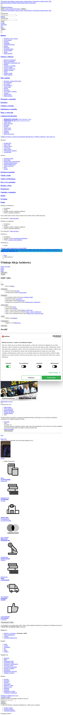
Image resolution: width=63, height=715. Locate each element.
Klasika (6, 46)
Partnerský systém (8, 685)
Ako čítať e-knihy (8, 665)
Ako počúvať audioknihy (10, 667)
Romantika (7, 43)
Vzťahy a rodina (8, 67)
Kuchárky (4, 102)
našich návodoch (14, 218)
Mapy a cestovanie (7, 112)
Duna (5, 167)
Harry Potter (7, 160)
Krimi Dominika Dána (10, 164)
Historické (6, 47)
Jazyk (2, 316)
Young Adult (7, 87)
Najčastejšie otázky (9, 662)
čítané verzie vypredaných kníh (35, 313)
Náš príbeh (7, 681)
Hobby (6, 71)
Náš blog (6, 682)
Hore (2, 435)
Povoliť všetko (51, 377)
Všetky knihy (7, 122)
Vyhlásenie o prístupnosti (10, 692)
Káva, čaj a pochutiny (8, 182)
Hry (16, 9)
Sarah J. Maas (7, 149)
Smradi (6, 169)
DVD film (6, 422)
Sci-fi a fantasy (8, 40)
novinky (17, 291)
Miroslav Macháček (9, 411)
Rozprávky (7, 90)
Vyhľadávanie (4, 13)
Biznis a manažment (9, 61)
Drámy (2, 269)
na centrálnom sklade (27, 297)
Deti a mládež (5, 78)
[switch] (23, 366)
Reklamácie (7, 670)
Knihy (2, 9)
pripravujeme (21, 300)
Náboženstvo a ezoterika (9, 109)
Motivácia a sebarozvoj (10, 60)
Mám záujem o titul (9, 134)
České (2, 268)
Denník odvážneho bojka (10, 163)
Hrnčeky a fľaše (6, 185)
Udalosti (6, 636)
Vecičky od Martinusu (8, 179)
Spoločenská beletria (9, 44)
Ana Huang (7, 147)
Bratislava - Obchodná (10, 633)
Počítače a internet (8, 70)
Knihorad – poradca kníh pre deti (12, 81)
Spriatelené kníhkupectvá (10, 638)
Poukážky (22, 3)
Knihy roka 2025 (8, 123)
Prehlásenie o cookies (9, 691)
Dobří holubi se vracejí (6, 401)
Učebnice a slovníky (7, 106)
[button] (33, 425)
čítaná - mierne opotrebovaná (33, 311)
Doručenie (3, 3)
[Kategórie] (27, 9)
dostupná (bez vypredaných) (33, 302)
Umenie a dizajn (8, 73)
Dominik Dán (7, 143)
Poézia (5, 52)
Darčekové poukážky (8, 172)
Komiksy (6, 41)
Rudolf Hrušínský (8, 410)
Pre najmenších (8, 82)
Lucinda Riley (7, 152)
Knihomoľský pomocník (10, 671)
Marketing (6, 688)
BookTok (6, 132)
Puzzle (3, 202)
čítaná (15, 308)
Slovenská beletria (8, 49)
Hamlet (2, 458)
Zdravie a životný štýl (9, 68)
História (6, 64)
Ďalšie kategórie (8, 53)
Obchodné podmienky (10, 710)
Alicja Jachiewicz (8, 409)
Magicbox (18, 323)
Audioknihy (12, 9)
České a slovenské (5, 266)
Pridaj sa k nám (8, 687)
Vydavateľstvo (4, 321)
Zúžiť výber (4, 325)
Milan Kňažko (7, 407)
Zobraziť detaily (53, 372)
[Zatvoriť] (1, 333)
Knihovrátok (16, 3)
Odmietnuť (31, 377)
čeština (15, 318)
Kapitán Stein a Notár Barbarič (12, 161)
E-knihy (7, 9)
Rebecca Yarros (8, 146)
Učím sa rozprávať (9, 166)
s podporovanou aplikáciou (20, 238)
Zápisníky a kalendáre (8, 192)
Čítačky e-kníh (6, 175)
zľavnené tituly (23, 292)
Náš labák (6, 690)
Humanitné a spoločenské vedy (12, 63)
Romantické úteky (8, 158)
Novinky (6, 126)
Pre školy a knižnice (9, 668)
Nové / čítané (4, 305)
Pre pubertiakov (8, 85)
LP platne (4, 199)
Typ (2, 284)
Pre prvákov (7, 84)
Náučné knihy (7, 94)
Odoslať (3, 702)
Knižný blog (28, 3)
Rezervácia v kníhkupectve (11, 664)
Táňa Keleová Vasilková (10, 150)
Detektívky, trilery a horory (11, 38)
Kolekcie (6, 131)
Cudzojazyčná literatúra (9, 116)
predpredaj (19, 299)
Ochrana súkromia (8, 709)
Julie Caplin (7, 144)
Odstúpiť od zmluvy (9, 673)
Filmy (19, 9)
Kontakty (6, 679)
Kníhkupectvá (9, 3)
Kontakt (34, 3)
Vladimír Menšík (8, 413)
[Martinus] (6, 7)
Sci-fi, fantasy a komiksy (10, 91)
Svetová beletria (8, 50)
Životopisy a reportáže (10, 66)
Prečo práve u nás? (9, 661)
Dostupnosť (4, 295)
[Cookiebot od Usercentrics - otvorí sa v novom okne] (54, 336)
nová (15, 307)
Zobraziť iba (4, 289)
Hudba (3, 196)
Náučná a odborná (7, 57)
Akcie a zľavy (7, 129)
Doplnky (23, 9)
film (13, 286)
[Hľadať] (16, 15)
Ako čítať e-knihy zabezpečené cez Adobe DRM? (14, 248)
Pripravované (7, 128)
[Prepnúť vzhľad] (1, 5)
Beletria (3, 35)
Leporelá (6, 93)
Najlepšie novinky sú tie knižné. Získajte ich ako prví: (14, 698)
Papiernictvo (5, 189)
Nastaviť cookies (8, 707)
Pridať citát (3, 439)
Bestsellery (7, 125)
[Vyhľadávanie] (1, 12)
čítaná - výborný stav (27, 310)
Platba (5, 659)
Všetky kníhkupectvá (9, 635)
